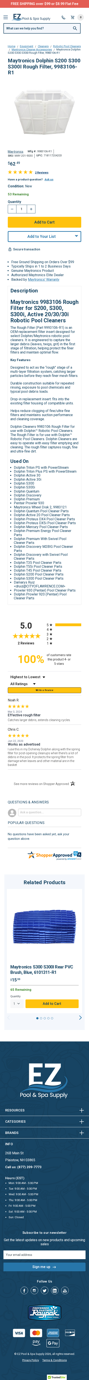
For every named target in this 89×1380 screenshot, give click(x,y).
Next (80, 1017)
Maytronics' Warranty (43, 279)
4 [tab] (48, 1018)
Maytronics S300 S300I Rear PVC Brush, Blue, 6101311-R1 (41, 969)
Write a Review (44, 690)
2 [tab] (41, 1018)
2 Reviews (41, 172)
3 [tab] (45, 1018)
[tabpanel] (44, 951)
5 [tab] (52, 1018)
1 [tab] (37, 1018)
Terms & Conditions (54, 1360)
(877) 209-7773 (60, 4)
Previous (8, 1017)
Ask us (48, 179)
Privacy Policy (30, 1360)
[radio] (64, 624)
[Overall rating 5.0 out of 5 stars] (20, 173)
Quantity (14, 202)
